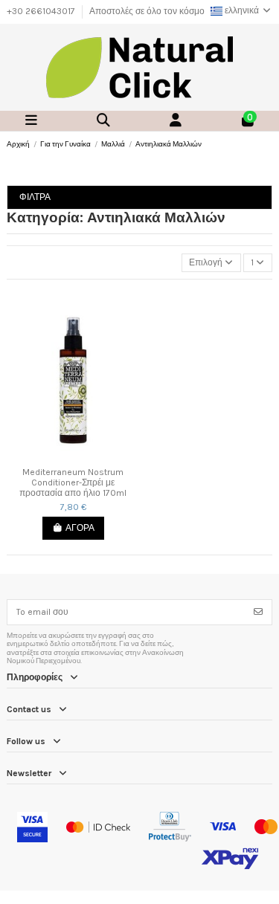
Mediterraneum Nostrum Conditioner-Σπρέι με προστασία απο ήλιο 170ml (72, 483)
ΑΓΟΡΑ (79, 528)
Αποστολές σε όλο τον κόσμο (147, 11)
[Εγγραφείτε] (258, 612)
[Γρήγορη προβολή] (82, 456)
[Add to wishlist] (64, 456)
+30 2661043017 (42, 11)
